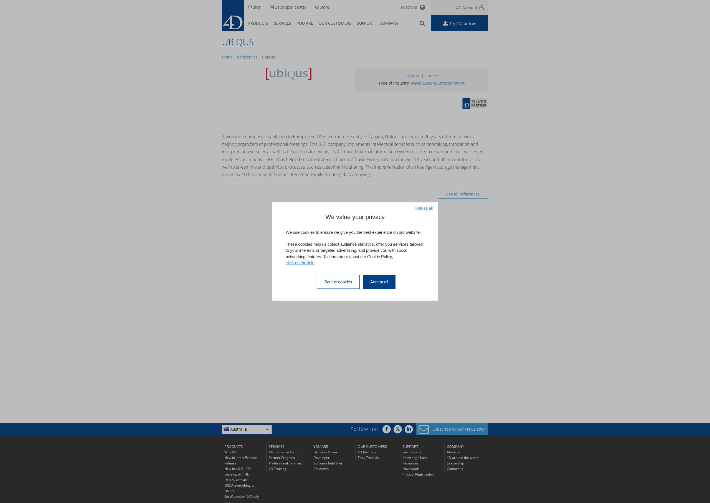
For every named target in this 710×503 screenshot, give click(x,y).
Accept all (379, 281)
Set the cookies (338, 281)
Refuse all (424, 208)
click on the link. (300, 262)
